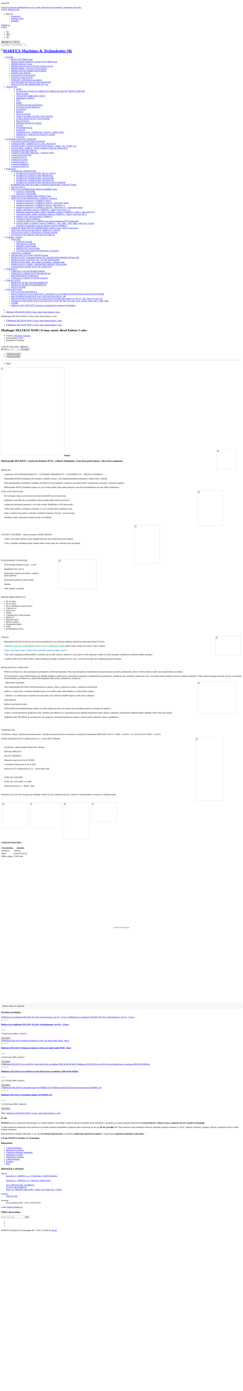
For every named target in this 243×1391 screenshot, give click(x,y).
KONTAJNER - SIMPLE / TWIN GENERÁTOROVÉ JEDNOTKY (39, 148)
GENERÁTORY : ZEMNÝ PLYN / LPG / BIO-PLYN (33, 144)
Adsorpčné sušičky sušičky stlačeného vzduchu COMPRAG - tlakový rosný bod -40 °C (51, 214)
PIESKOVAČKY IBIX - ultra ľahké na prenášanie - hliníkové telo (37, 262)
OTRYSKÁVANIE (24, 242)
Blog (8, 1164)
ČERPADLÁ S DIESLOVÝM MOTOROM (29, 278)
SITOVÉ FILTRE (18, 287)
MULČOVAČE (22, 121)
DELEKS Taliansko (22, 336)
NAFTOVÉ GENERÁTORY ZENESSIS (28, 141)
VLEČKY (20, 137)
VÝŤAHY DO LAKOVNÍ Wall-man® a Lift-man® (37, 251)
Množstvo (5, 349)
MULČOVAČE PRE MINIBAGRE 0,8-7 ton (29, 84)
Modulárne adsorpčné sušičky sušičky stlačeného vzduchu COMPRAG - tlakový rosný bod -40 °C (55, 212)
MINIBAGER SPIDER (20, 73)
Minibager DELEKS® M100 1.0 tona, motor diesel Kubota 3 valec (33, 312)
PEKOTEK (16, 239)
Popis (8, 363)
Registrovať (16, 16)
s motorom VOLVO (19, 162)
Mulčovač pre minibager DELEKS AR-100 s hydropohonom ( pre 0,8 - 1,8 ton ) (35, 1024)
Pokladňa (15, 21)
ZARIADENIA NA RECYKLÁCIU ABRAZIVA (31, 267)
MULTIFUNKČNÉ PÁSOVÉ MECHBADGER (31, 82)
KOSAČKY (21, 109)
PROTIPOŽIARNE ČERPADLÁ (25, 276)
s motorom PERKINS (20, 164)
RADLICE (20, 130)
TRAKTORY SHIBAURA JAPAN (30, 96)
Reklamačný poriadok (15, 1157)
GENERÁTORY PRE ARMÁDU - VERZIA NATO (32, 153)
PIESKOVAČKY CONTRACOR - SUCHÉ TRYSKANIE (35, 260)
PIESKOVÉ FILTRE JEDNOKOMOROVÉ (29, 283)
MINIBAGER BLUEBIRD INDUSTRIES (28, 71)
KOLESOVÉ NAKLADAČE (23, 75)
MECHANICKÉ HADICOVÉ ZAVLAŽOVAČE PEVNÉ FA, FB (38, 296)
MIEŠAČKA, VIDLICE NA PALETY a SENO (35, 135)
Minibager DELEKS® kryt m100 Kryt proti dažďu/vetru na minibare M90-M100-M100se (39, 1071)
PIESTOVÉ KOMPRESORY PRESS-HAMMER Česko (34, 189)
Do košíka (25, 349)
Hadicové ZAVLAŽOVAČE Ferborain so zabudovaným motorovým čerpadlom (43, 305)
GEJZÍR (14, 303)
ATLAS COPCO (18, 187)
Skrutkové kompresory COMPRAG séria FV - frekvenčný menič (42, 203)
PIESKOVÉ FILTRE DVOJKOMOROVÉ (28, 285)
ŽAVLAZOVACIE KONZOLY (24, 292)
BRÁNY (20, 112)
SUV (18, 100)
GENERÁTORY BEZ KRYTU (24, 150)
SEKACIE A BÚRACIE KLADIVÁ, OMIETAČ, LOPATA (35, 230)
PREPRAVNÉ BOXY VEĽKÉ (29, 123)
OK (27, 1217)
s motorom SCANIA (19, 160)
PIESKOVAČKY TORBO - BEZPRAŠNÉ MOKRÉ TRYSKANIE (39, 264)
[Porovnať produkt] (5, 1043)
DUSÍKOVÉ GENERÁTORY (23, 171)
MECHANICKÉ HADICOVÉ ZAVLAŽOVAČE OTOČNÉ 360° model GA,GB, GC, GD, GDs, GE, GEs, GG (57, 299)
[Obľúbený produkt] (2, 1043)
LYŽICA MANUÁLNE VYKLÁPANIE (33, 119)
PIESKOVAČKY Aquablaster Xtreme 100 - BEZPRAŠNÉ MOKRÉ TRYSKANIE (45, 258)
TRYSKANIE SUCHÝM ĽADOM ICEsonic (29, 255)
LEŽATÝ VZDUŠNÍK (25, 191)
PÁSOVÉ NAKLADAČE (22, 78)
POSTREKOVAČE (24, 128)
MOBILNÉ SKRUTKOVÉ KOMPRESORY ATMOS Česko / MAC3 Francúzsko (44, 228)
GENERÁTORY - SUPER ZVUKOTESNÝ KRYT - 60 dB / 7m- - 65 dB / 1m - (44, 146)
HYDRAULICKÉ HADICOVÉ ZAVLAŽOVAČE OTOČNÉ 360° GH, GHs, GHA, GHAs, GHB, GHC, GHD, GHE (59, 301)
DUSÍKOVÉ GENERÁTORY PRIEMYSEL (34, 176)
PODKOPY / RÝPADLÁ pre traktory (26, 80)
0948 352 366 (13, 10)
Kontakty (10, 1161)
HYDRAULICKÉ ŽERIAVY (28, 107)
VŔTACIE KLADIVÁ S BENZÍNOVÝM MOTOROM (34, 232)
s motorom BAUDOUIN (21, 155)
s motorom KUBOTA (20, 166)
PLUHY (19, 125)
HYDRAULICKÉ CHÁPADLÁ (29, 105)
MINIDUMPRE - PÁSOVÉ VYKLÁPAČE (29, 68)
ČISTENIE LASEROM (21, 253)
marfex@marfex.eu (14, 1207)
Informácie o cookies (14, 1155)
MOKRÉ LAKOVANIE (26, 246)
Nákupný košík (17, 18)
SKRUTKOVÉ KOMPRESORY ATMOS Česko (31, 196)
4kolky (19, 89)
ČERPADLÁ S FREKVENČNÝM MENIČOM (30, 273)
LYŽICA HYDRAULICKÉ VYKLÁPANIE (34, 116)
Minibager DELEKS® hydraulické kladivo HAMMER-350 (26, 1095)
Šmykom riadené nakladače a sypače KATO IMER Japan (34, 62)
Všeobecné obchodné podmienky (19, 1152)
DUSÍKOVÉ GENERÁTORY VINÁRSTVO (35, 180)
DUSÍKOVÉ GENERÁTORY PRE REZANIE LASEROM (40, 182)
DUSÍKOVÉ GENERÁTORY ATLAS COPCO (36, 173)
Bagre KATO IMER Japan (22, 59)
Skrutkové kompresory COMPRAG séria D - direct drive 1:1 (40, 205)
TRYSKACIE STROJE (26, 244)
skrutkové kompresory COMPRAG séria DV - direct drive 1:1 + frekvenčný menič (49, 207)
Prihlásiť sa (5, 25)
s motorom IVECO (18, 157)
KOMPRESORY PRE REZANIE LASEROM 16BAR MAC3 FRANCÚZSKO (44, 185)
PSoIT (54, 1230)
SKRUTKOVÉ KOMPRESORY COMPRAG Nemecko (34, 198)
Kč (8, 35)
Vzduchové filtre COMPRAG (28, 219)
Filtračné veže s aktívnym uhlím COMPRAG (34, 217)
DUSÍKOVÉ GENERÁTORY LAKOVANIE (35, 178)
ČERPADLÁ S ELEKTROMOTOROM (27, 271)
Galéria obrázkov (13, 1159)
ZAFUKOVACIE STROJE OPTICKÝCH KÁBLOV (33, 235)
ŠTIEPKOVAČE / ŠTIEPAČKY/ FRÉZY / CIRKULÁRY (40, 132)
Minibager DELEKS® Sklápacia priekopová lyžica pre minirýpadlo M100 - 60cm (36, 1048)
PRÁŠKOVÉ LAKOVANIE (28, 248)
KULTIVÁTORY (23, 114)
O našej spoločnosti (14, 1148)
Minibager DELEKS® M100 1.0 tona (22, 1113)
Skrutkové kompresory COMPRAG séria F (33, 201)
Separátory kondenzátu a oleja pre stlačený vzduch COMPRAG (41, 226)
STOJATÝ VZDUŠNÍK (26, 194)
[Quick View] (7, 1043)
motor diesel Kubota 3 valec (49, 1113)
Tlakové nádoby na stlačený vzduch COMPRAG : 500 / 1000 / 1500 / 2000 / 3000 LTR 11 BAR (55, 223)
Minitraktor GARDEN (25, 98)
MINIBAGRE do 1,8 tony (21, 64)
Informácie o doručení (15, 1150)
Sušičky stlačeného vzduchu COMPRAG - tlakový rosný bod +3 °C (43, 210)
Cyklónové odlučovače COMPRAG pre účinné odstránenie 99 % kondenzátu (47, 221)
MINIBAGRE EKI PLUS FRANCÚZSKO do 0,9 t (32, 66)
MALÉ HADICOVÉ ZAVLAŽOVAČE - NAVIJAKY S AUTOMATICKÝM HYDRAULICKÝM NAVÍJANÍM (57, 294)
